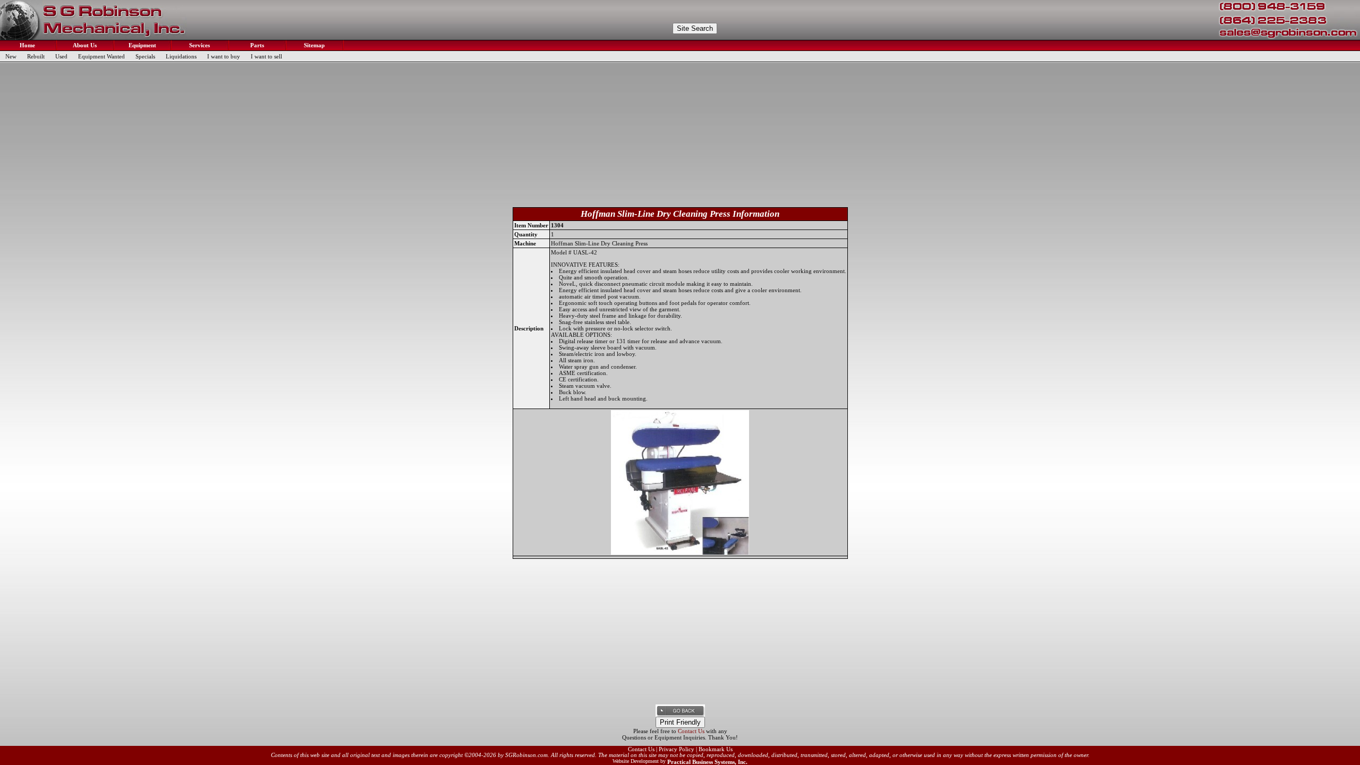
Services (199, 45)
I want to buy (223, 56)
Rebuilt (36, 56)
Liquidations (181, 56)
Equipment (141, 45)
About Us (84, 45)
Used (61, 56)
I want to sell (266, 56)
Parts (256, 45)
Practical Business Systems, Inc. (707, 762)
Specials (145, 56)
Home (26, 45)
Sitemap (313, 45)
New (10, 56)
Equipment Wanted (101, 56)
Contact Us (691, 731)
